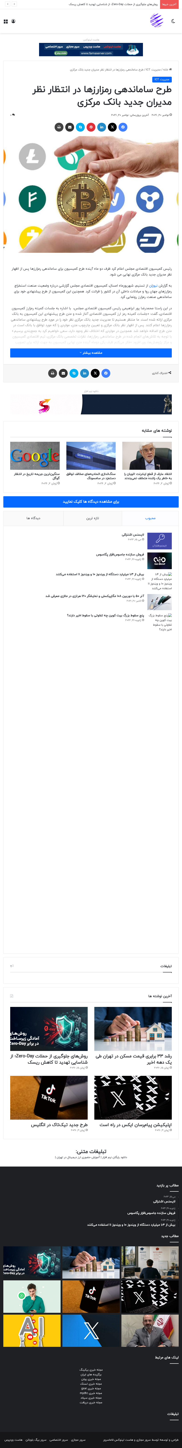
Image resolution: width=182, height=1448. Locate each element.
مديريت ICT (153, 70)
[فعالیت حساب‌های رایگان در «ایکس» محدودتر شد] (91, 1331)
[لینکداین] (101, 127)
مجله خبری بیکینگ (91, 1370)
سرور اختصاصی (58, 1440)
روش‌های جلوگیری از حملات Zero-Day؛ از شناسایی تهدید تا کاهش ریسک (49, 1059)
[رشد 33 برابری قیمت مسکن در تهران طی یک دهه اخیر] (133, 1029)
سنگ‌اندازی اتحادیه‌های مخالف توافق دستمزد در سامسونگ (91, 476)
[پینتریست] (91, 127)
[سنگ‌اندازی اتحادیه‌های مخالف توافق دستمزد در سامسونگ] (91, 456)
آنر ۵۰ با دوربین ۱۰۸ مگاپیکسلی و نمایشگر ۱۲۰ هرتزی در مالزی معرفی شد (95, 596)
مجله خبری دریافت (91, 1403)
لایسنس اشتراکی (133, 535)
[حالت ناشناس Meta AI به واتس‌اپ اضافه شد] (32, 1296)
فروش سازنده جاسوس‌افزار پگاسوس (120, 554)
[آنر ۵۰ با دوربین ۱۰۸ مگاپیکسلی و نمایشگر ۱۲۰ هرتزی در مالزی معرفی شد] (159, 602)
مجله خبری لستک (91, 1384)
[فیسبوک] (123, 127)
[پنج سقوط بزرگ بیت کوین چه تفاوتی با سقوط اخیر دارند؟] (159, 780)
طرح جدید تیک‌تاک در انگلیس (59, 1125)
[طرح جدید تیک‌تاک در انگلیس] (49, 1098)
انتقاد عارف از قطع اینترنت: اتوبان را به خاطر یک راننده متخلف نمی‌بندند (148, 476)
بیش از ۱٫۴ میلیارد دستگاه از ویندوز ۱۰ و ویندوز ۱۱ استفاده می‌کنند (100, 574)
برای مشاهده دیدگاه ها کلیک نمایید (91, 501)
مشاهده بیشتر (92, 353)
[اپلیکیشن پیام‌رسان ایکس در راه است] (133, 1098)
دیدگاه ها (33, 518)
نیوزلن (153, 285)
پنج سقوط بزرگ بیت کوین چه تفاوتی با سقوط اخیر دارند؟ (105, 615)
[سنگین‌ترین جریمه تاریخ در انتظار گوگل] (35, 456)
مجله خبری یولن (91, 1379)
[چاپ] (59, 127)
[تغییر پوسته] (173, 23)
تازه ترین (92, 518)
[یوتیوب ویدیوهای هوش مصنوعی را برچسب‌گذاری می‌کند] (32, 1331)
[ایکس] (112, 127)
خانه (166, 70)
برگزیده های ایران (91, 1375)
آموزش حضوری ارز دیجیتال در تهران (78, 1157)
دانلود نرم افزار (91, 391)
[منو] (5, 23)
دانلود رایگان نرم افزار (114, 1157)
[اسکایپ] (80, 127)
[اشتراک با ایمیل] (69, 127)
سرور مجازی (143, 1440)
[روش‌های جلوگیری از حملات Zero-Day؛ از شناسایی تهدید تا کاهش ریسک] (49, 1029)
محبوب (150, 518)
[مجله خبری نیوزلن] (157, 21)
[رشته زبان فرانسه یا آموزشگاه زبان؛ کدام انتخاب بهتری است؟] (150, 1262)
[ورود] (13, 23)
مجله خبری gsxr (91, 1389)
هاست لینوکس (91, 40)
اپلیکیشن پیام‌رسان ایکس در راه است (135, 4)
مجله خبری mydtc (91, 1393)
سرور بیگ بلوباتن (36, 1440)
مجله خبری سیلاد (91, 1398)
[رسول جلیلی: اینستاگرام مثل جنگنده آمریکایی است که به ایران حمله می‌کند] (150, 1331)
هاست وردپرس (13, 1440)
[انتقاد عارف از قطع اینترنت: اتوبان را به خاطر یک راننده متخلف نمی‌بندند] (147, 456)
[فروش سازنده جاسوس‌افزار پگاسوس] (159, 560)
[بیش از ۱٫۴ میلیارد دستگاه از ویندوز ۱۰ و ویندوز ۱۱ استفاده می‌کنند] (159, 581)
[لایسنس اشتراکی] (159, 541)
